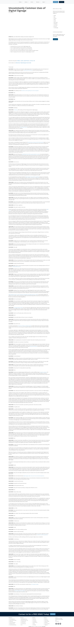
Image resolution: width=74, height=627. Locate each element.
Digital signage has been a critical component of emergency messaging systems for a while (23, 294)
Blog (54, 16)
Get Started (55, 39)
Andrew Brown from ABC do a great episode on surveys (31, 154)
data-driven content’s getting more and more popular (30, 90)
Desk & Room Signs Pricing (24, 620)
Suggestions (46, 624)
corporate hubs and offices (28, 70)
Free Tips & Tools (23, 622)
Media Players (11, 621)
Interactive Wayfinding (12, 622)
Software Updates (47, 621)
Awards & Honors (35, 622)
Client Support (46, 620)
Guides (55, 20)
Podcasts (55, 18)
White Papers (56, 22)
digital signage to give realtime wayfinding (32, 176)
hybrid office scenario (23, 127)
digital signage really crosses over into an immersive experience (34, 475)
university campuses (43, 372)
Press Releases (35, 621)
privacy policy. (43, 626)
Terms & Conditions (47, 623)
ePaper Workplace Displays (12, 620)
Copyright (30, 626)
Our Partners (34, 620)
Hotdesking (16, 109)
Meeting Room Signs (12, 623)
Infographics (55, 23)
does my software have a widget (19, 590)
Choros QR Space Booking (12, 624)
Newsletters (46, 622)
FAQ (21, 624)
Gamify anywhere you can (16, 266)
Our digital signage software (18, 307)
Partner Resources (23, 623)
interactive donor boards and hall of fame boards (35, 142)
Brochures (55, 26)
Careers (34, 623)
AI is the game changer (34, 584)
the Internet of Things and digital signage (24, 325)
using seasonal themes (33, 346)
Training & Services (23, 621)
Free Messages (56, 27)
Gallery (55, 15)
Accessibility (34, 624)
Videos (55, 19)
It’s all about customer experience (42, 534)
